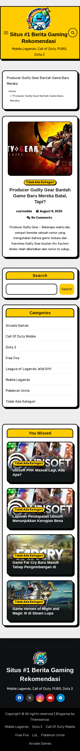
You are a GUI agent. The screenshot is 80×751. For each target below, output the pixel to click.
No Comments (41, 217)
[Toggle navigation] (6, 32)
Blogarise (63, 714)
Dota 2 (11, 347)
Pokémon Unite (18, 391)
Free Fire (12, 358)
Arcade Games (17, 326)
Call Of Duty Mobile (21, 336)
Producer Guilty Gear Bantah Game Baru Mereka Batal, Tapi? (40, 195)
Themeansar (39, 720)
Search (40, 275)
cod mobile (24, 211)
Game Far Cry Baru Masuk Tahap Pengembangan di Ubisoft (36, 566)
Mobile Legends (18, 380)
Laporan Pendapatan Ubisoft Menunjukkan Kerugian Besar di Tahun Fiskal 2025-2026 (38, 520)
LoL (35, 735)
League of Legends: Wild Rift (29, 369)
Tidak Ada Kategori (40, 182)
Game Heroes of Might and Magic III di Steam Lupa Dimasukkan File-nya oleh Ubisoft (36, 615)
